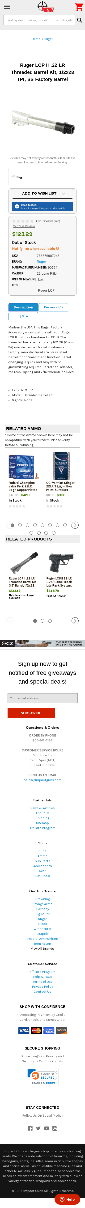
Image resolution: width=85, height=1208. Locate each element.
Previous (9, 525)
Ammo (42, 856)
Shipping (42, 818)
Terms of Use (42, 982)
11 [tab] (39, 533)
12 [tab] (46, 533)
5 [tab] (42, 525)
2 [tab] (20, 525)
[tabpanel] (23, 484)
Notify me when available (34, 248)
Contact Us (42, 992)
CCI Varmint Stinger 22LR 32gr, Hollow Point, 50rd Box (60, 486)
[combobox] (39, 20)
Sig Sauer (43, 914)
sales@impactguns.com (42, 780)
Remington (42, 944)
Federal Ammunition (42, 939)
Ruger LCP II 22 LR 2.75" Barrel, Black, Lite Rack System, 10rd (59, 584)
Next (75, 525)
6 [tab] (50, 525)
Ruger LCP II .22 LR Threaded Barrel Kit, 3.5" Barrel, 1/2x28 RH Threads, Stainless (23, 585)
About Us (43, 813)
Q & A (23, 316)
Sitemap (42, 823)
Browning (42, 899)
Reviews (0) (53, 307)
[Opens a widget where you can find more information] (67, 1200)
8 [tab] (65, 525)
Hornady (42, 909)
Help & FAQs (42, 977)
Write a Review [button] (24, 226)
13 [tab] (53, 533)
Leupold (43, 934)
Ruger (42, 919)
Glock (42, 924)
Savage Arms (42, 904)
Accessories (42, 866)
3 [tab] (27, 525)
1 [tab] (35, 621)
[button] (42, 1077)
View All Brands (42, 949)
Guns (42, 851)
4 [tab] (35, 525)
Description (23, 307)
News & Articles (42, 808)
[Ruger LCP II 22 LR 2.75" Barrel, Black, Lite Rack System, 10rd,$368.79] (61, 562)
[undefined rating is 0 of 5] (23, 221)
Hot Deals (42, 876)
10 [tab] (31, 533)
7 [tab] (57, 525)
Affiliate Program (42, 828)
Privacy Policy (42, 987)
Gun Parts (42, 861)
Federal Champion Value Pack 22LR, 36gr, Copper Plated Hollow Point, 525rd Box (23, 490)
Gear (42, 871)
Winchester (42, 929)
